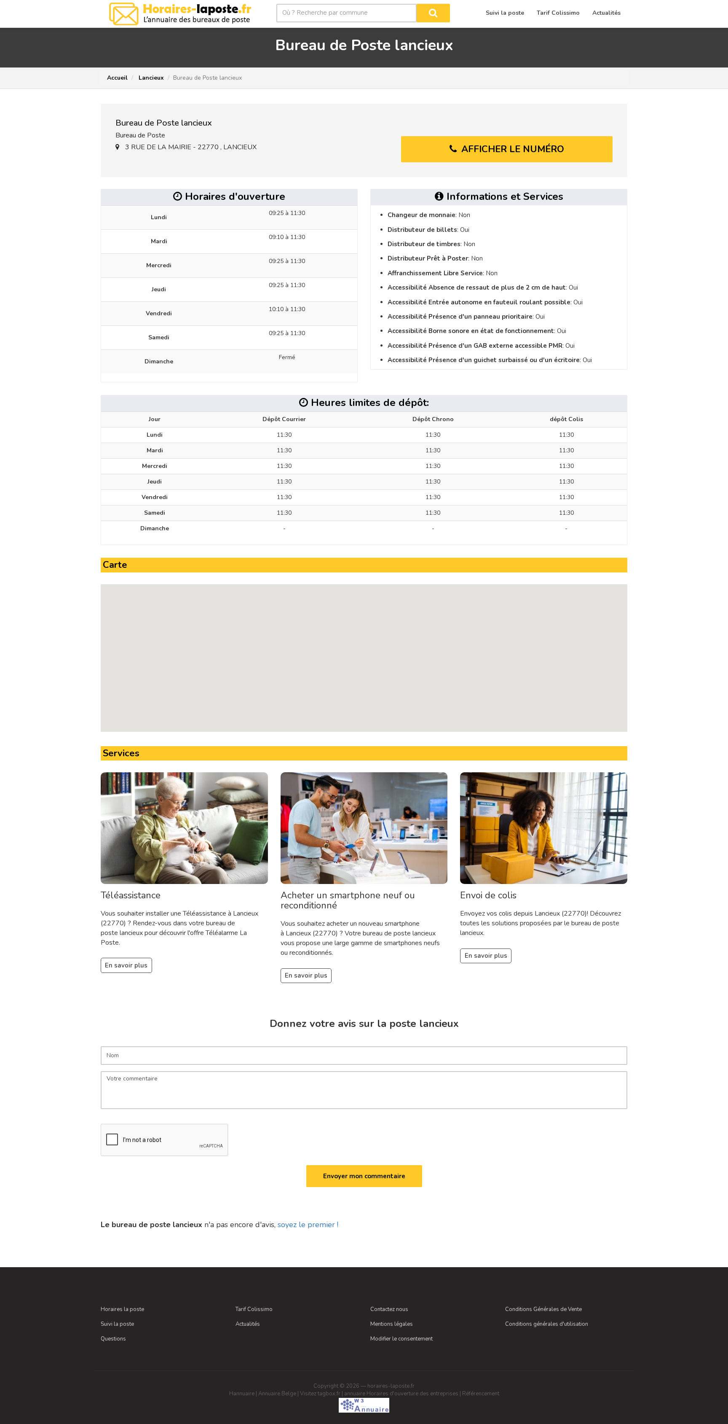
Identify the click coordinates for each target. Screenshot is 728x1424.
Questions (113, 1339)
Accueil (117, 78)
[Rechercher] (433, 13)
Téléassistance (131, 895)
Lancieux (150, 78)
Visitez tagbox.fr (320, 1393)
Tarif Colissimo (254, 1309)
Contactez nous (389, 1309)
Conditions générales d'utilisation (546, 1324)
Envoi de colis (488, 895)
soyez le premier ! (308, 1225)
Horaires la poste (122, 1309)
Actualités (248, 1324)
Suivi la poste (117, 1324)
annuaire (354, 1393)
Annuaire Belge (277, 1393)
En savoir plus (126, 965)
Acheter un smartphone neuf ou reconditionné (348, 900)
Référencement (480, 1393)
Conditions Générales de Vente (543, 1309)
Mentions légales (391, 1324)
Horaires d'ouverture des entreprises (412, 1393)
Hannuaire (241, 1393)
